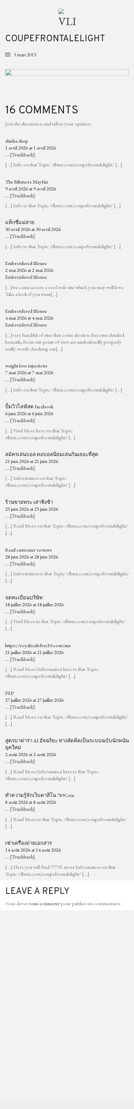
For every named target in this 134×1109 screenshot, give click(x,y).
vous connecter (44, 903)
